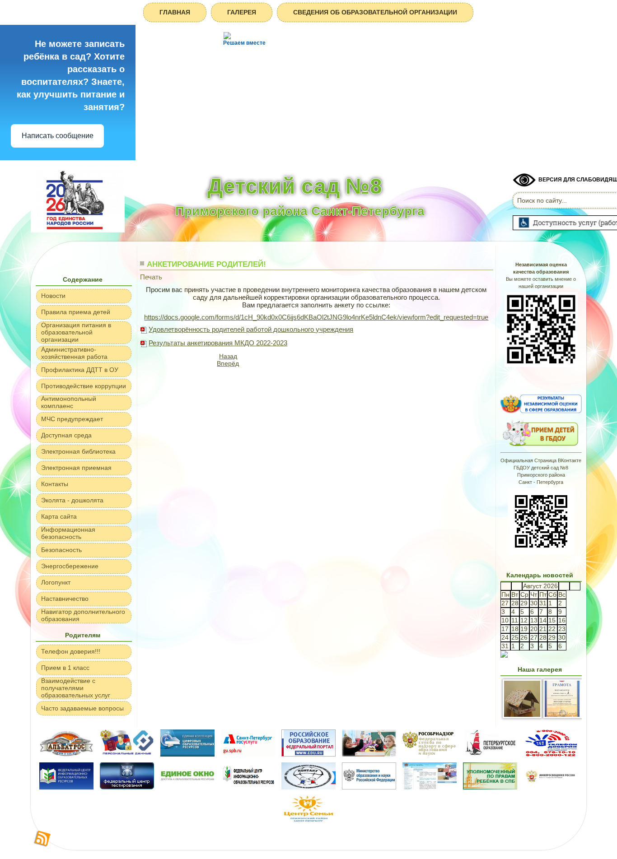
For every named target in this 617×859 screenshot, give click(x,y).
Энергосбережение (69, 566)
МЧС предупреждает (72, 419)
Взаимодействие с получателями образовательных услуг (75, 688)
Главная (174, 12)
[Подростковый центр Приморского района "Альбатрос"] (66, 754)
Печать (151, 277)
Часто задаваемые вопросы (82, 708)
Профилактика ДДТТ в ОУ (79, 369)
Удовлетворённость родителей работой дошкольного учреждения (251, 329)
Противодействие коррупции (83, 386)
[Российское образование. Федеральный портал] (308, 754)
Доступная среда (66, 435)
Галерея (241, 12)
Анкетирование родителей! (206, 264)
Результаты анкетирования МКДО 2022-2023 (218, 343)
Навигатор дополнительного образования (83, 615)
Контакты (54, 484)
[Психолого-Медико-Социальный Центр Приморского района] (369, 754)
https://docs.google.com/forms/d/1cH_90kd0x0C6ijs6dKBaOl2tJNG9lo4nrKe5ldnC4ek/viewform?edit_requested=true (316, 317)
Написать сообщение (57, 135)
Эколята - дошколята (72, 500)
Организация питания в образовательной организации (76, 332)
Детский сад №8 (294, 186)
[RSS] (42, 839)
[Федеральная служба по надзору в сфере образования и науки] (429, 754)
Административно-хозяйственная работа (74, 353)
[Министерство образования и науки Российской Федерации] (369, 787)
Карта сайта (59, 516)
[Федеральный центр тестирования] (127, 787)
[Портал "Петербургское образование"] (490, 754)
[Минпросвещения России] (551, 787)
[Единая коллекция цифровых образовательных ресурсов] (187, 754)
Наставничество (65, 598)
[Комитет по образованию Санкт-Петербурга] (429, 787)
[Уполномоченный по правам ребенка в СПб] (490, 787)
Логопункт (55, 582)
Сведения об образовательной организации (375, 12)
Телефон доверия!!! (70, 651)
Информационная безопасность (68, 533)
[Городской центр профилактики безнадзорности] (308, 787)
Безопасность (61, 549)
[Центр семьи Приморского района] (308, 820)
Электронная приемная (76, 467)
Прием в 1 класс (65, 667)
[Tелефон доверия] (551, 754)
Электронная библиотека (78, 451)
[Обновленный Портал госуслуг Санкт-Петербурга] (248, 754)
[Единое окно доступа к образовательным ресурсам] (187, 787)
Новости (53, 295)
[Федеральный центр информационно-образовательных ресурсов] (66, 787)
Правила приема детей (75, 312)
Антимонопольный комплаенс (68, 402)
